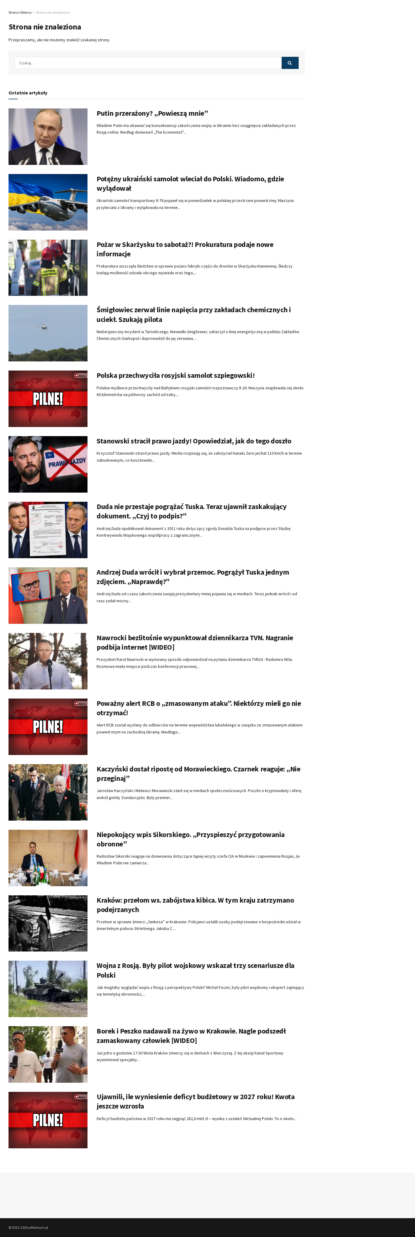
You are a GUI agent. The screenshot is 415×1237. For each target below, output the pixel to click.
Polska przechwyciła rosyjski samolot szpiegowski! (176, 375)
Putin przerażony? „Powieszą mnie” (152, 113)
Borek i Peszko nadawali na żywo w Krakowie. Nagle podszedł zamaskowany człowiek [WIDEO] (191, 1035)
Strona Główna (20, 12)
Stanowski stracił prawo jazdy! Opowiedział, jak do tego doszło (194, 441)
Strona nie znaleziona (53, 12)
